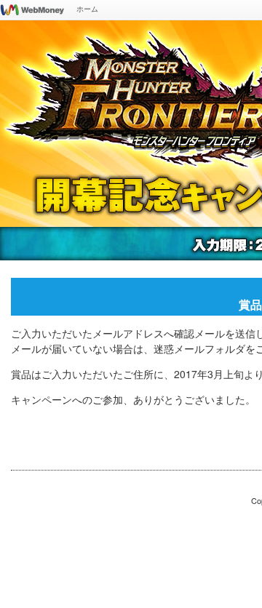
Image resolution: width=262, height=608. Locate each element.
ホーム (87, 9)
